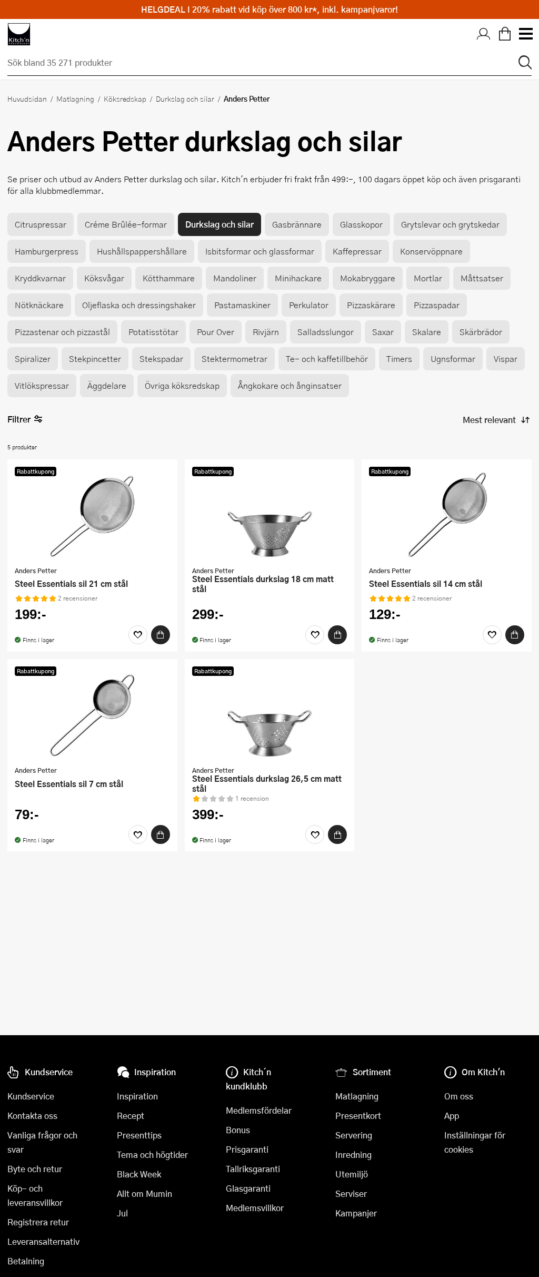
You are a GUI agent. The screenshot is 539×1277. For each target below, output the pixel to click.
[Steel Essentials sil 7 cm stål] (92, 713)
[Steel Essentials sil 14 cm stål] (446, 514)
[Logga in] (484, 34)
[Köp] (160, 634)
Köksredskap (125, 98)
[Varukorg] (505, 34)
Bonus (238, 1130)
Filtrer (19, 419)
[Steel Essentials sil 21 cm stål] (92, 514)
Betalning (25, 1261)
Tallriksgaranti (253, 1169)
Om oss (458, 1096)
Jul (122, 1213)
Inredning (353, 1154)
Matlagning (75, 98)
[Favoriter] (137, 634)
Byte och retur (34, 1169)
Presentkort (358, 1115)
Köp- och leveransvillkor (35, 1195)
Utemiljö (351, 1174)
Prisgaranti (247, 1149)
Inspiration (137, 1096)
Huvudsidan (27, 98)
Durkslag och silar (185, 98)
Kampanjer (356, 1213)
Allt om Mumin (144, 1193)
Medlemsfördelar (259, 1110)
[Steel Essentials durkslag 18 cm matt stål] (269, 514)
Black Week (139, 1174)
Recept (130, 1115)
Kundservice (30, 1096)
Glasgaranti (248, 1188)
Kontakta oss (32, 1115)
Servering (353, 1135)
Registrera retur (38, 1222)
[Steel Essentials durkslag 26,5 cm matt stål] (269, 713)
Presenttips (139, 1135)
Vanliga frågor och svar (42, 1142)
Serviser (351, 1193)
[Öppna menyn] (525, 34)
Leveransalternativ (43, 1241)
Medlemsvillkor (255, 1208)
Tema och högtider (152, 1154)
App (451, 1115)
